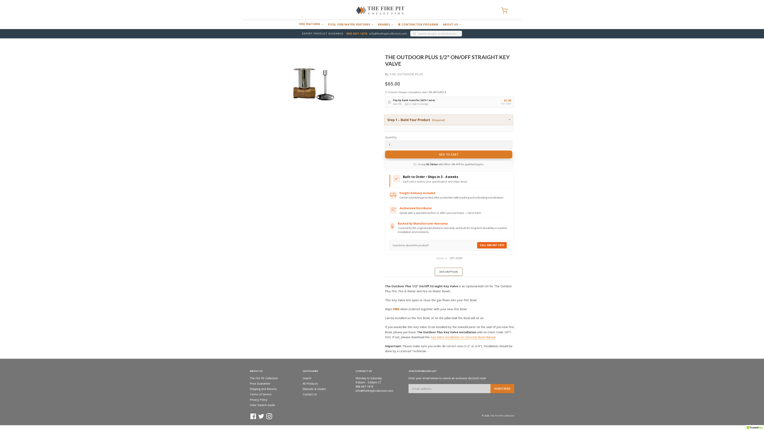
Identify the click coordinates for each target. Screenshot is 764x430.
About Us (451, 24)
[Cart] (504, 10)
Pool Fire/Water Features (349, 24)
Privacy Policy (258, 400)
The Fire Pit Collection (264, 378)
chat (414, 103)
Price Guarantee (260, 383)
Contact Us (310, 394)
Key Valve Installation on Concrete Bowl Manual (463, 337)
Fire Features (310, 24)
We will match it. (438, 92)
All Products (310, 383)
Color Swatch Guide (262, 405)
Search (307, 378)
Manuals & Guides (314, 389)
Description (448, 272)
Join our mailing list (422, 371)
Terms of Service (261, 394)
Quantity (391, 137)
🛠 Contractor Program (418, 24)
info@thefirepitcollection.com (388, 33)
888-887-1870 (356, 33)
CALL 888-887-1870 (492, 245)
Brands (384, 24)
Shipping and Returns (263, 389)
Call (406, 103)
